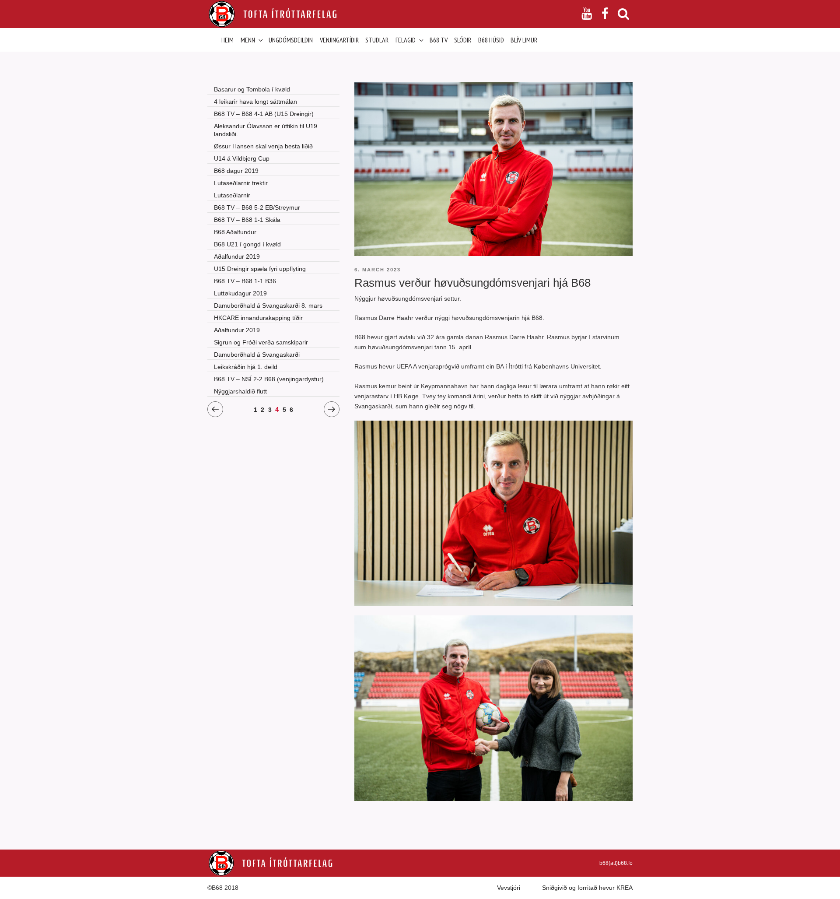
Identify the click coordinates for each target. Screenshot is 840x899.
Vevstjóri (508, 887)
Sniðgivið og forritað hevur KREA (587, 887)
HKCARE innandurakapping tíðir (258, 317)
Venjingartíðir (339, 39)
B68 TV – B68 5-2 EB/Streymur (257, 207)
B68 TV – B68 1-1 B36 (245, 280)
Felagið (406, 39)
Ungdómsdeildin (291, 39)
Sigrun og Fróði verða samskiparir (261, 342)
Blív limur (524, 39)
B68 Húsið (491, 39)
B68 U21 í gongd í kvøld (247, 244)
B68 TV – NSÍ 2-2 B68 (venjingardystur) (269, 379)
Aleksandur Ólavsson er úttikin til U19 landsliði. (265, 130)
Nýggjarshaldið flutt (240, 391)
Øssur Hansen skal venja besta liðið (263, 146)
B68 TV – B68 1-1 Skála (247, 219)
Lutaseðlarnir (232, 195)
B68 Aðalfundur (235, 231)
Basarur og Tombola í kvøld (252, 89)
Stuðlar (376, 39)
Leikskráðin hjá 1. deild (245, 366)
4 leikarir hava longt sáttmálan (255, 101)
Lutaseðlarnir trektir (241, 182)
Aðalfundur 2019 (237, 256)
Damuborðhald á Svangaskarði (257, 354)
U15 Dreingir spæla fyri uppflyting (260, 268)
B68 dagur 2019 (236, 170)
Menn (248, 39)
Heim (227, 39)
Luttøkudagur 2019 (240, 293)
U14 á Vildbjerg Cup (242, 158)
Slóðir (462, 39)
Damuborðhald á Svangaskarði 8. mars (268, 305)
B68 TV (439, 39)
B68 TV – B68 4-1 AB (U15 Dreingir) (264, 113)
